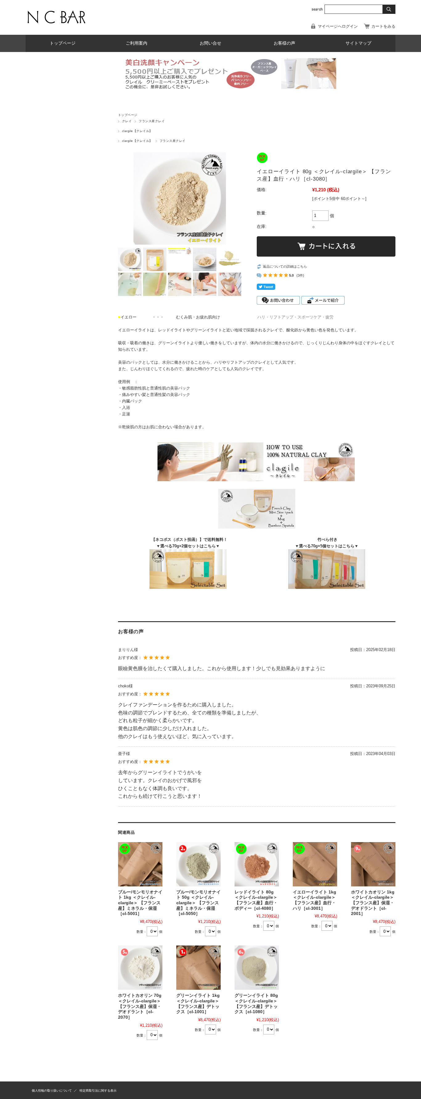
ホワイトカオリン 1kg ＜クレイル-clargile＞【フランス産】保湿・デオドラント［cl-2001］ (372, 903)
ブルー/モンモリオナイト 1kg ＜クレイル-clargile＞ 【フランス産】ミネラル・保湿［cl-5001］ (140, 903)
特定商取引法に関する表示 (98, 1090)
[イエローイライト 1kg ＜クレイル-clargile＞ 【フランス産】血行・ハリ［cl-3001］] (315, 864)
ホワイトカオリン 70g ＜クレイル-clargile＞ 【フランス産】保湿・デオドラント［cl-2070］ (139, 1006)
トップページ (63, 43)
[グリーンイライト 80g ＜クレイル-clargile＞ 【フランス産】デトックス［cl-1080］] (257, 967)
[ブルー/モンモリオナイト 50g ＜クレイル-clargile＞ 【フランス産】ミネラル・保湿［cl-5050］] (198, 864)
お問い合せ (210, 43)
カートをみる (383, 26)
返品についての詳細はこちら (285, 266)
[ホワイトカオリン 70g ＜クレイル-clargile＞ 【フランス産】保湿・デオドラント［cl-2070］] (140, 967)
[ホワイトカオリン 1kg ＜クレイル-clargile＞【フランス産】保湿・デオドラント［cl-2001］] (373, 864)
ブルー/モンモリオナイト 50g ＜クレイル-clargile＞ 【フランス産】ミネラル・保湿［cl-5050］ (198, 903)
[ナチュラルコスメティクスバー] (56, 25)
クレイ (127, 121)
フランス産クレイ (152, 121)
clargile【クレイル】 (137, 131)
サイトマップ (358, 43)
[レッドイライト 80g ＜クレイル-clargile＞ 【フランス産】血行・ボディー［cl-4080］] (257, 864)
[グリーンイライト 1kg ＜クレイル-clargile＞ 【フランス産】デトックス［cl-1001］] (198, 967)
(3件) (300, 275)
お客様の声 (284, 43)
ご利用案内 (136, 43)
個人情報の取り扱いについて (52, 1090)
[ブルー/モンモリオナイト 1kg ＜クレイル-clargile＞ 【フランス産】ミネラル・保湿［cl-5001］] (140, 864)
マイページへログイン (338, 26)
